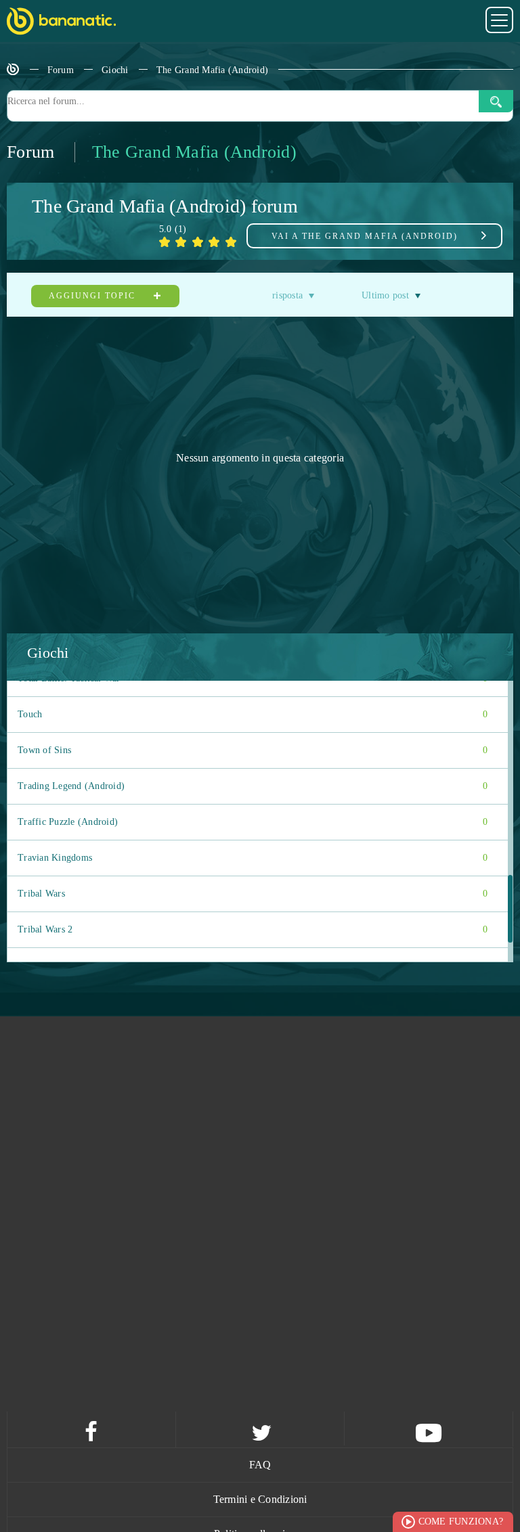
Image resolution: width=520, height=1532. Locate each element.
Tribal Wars (253, 893)
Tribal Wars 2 (253, 929)
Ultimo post (385, 295)
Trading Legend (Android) (253, 786)
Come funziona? (461, 1521)
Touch (253, 714)
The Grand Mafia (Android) (212, 70)
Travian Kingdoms (253, 858)
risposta (287, 295)
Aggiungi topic (94, 295)
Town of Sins (253, 750)
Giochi (115, 70)
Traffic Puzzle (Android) (253, 822)
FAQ (260, 1464)
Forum (60, 70)
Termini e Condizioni (260, 1499)
